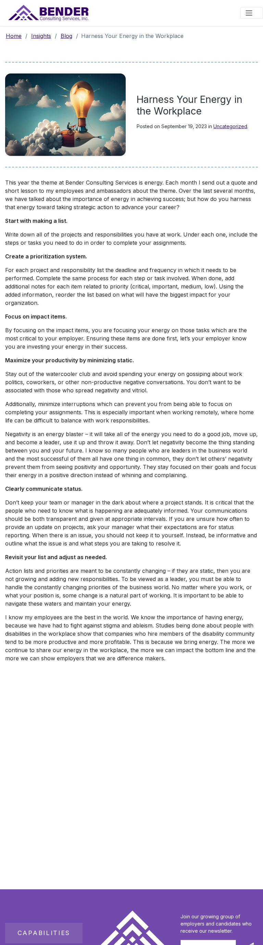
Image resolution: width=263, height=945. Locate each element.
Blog (66, 35)
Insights (41, 35)
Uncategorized (230, 126)
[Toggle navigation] (251, 13)
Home (14, 35)
